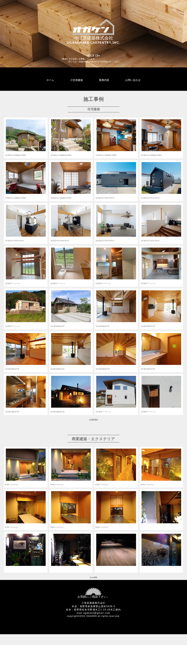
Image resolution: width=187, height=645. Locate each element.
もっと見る (93, 577)
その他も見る (93, 419)
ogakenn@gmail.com (88, 61)
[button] (25, 137)
